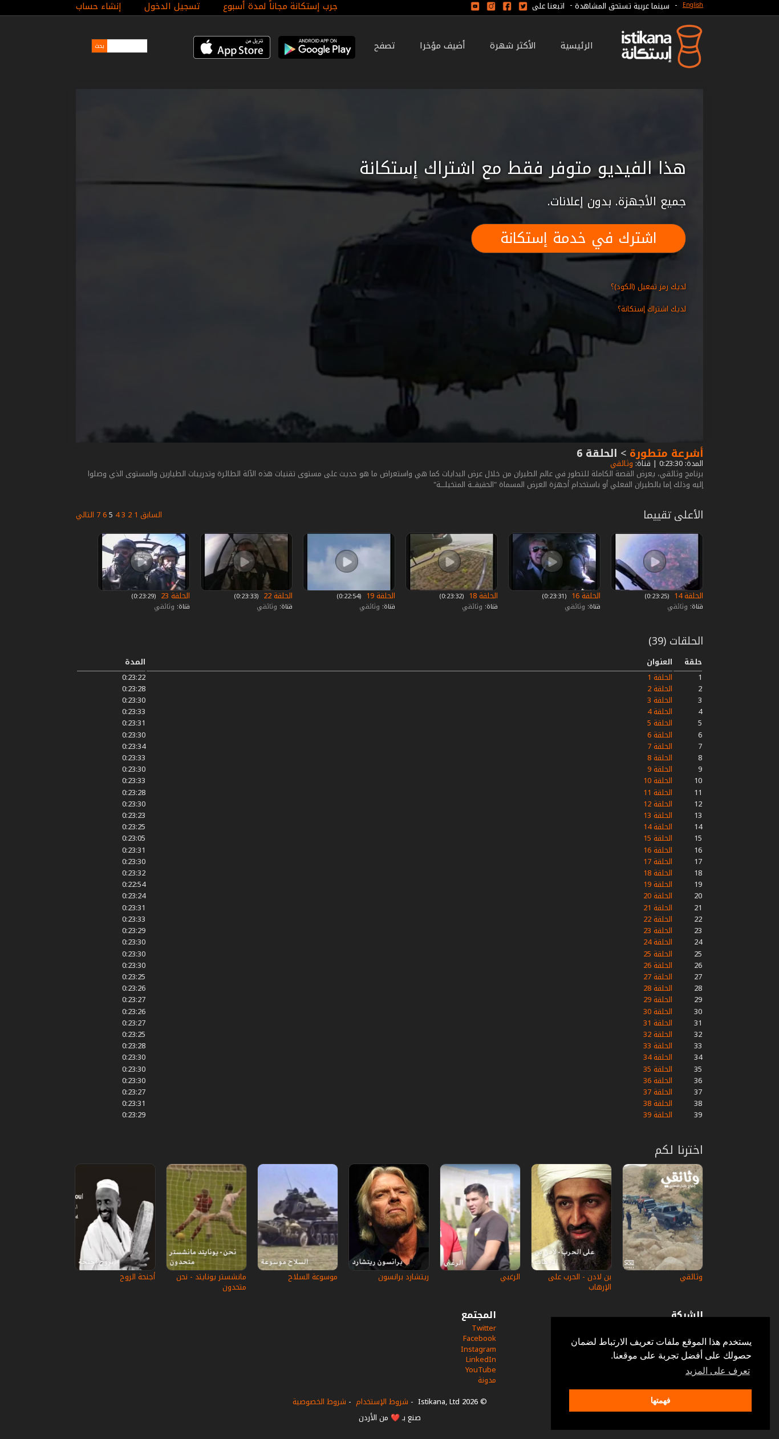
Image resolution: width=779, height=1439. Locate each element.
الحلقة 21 (657, 908)
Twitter (484, 1328)
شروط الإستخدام (382, 1402)
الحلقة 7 (659, 746)
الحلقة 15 (657, 838)
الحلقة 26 (657, 965)
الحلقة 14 (687, 596)
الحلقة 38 (657, 1103)
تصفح (384, 46)
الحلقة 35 (657, 1069)
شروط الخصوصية (319, 1402)
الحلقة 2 (659, 689)
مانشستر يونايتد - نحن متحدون (211, 1282)
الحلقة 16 (585, 596)
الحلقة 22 (277, 596)
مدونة (487, 1380)
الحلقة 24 (657, 942)
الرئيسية (577, 46)
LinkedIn (481, 1359)
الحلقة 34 (657, 1057)
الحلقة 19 (379, 596)
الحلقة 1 (659, 677)
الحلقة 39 (657, 1115)
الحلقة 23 (174, 596)
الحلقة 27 (657, 977)
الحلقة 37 (657, 1092)
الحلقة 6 (659, 735)
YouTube (480, 1370)
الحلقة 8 (659, 758)
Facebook (479, 1338)
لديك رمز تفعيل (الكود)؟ (648, 286)
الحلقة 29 (657, 999)
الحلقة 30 (657, 1011)
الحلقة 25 (657, 954)
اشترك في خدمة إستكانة (578, 238)
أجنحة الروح (137, 1277)
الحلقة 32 (657, 1034)
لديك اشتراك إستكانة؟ (652, 309)
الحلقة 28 (657, 988)
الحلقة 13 (657, 815)
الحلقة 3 (659, 700)
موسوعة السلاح (313, 1277)
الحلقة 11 (657, 792)
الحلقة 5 (659, 723)
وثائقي (620, 463)
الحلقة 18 (482, 596)
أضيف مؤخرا (442, 46)
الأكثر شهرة (513, 46)
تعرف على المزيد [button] (717, 1371)
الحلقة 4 (659, 711)
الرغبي (510, 1277)
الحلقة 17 (657, 861)
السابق (151, 515)
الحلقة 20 (657, 896)
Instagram (478, 1349)
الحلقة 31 (657, 1023)
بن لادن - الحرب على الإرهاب (579, 1282)
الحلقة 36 (657, 1080)
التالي (85, 515)
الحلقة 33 (657, 1046)
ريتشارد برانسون (403, 1277)
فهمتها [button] (661, 1400)
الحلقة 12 (657, 804)
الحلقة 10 (657, 780)
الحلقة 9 (659, 769)
